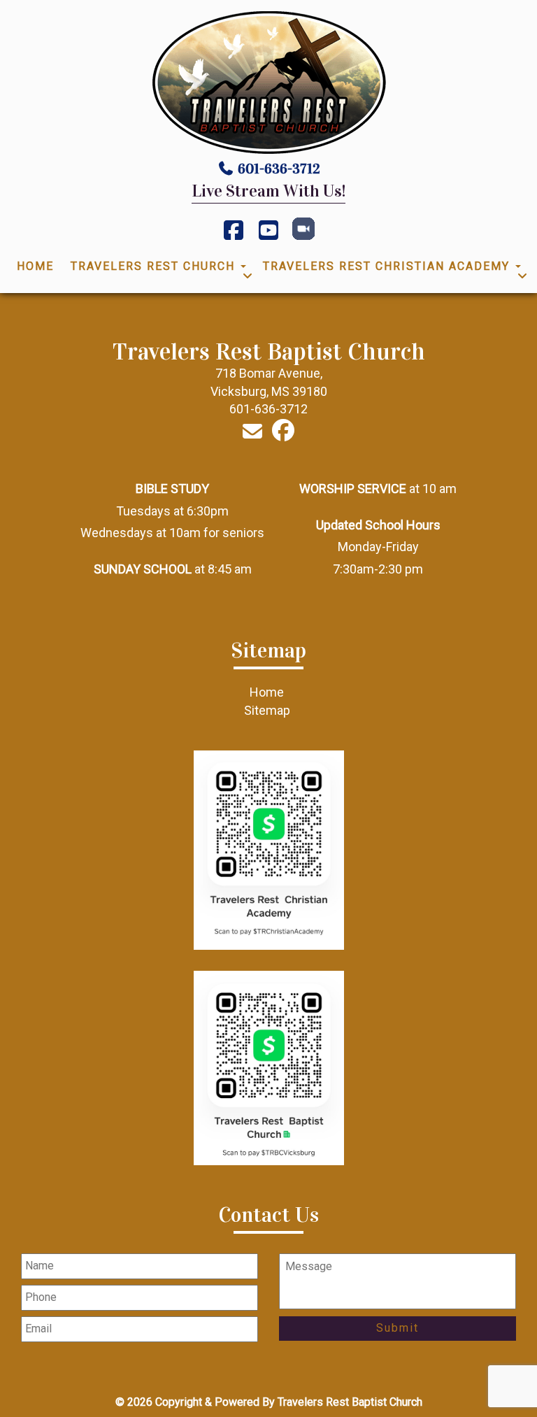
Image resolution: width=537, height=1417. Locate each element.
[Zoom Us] (303, 236)
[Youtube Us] (268, 234)
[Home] (268, 83)
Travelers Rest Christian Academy (388, 266)
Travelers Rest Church (155, 266)
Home (35, 266)
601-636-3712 (279, 168)
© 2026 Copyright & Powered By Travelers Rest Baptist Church (268, 1402)
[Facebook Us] (234, 234)
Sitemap (267, 710)
